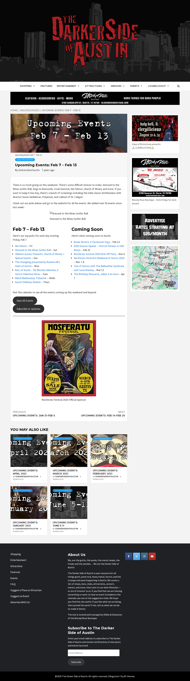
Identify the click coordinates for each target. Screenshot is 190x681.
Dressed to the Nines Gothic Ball (33, 250)
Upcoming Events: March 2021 (65, 472)
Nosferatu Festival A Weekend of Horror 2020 (99, 258)
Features (46, 86)
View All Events (25, 300)
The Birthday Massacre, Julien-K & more (96, 274)
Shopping (26, 86)
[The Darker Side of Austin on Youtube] (152, 556)
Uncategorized (25, 160)
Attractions (93, 86)
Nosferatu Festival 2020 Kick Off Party (95, 254)
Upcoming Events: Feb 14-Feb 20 (103, 414)
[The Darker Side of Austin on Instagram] (144, 556)
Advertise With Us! (20, 602)
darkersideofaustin (29, 170)
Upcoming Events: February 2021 (105, 472)
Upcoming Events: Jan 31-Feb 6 (34, 414)
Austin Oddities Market (28, 282)
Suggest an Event (19, 596)
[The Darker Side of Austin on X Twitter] (136, 556)
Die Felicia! (21, 246)
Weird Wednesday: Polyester (31, 278)
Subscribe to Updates (28, 308)
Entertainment (66, 86)
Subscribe (76, 661)
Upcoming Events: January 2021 (25, 524)
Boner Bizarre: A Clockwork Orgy (92, 242)
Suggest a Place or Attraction (26, 590)
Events (134, 86)
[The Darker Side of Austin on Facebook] (128, 556)
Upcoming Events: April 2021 (25, 472)
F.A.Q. (13, 584)
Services (116, 86)
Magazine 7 (115, 676)
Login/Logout (157, 86)
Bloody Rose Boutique (86, 618)
